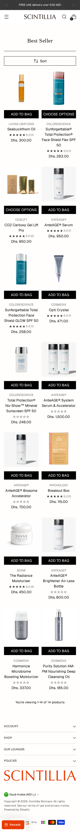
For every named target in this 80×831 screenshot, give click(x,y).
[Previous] (7, 5)
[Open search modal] (64, 16)
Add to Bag (21, 114)
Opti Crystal (59, 310)
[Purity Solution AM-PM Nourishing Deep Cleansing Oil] (59, 625)
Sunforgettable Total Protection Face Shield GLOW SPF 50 (21, 315)
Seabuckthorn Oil (21, 129)
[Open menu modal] (6, 16)
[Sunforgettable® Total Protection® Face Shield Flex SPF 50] (59, 88)
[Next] (73, 5)
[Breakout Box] (59, 449)
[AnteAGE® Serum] (59, 184)
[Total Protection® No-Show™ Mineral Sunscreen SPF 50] (21, 359)
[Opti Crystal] (59, 269)
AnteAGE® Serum (58, 225)
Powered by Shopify (17, 809)
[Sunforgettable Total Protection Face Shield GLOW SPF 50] (21, 269)
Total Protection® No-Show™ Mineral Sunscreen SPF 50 (21, 405)
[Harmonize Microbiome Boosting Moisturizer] (21, 625)
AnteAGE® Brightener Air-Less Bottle (58, 581)
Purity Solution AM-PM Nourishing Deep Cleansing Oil (59, 671)
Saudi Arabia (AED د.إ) (22, 794)
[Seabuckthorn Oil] (21, 88)
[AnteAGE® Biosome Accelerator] (21, 449)
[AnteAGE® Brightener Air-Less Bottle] (59, 534)
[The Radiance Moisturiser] (21, 534)
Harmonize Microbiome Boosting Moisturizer (21, 671)
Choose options (58, 114)
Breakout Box (59, 490)
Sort (43, 61)
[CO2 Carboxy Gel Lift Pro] (21, 184)
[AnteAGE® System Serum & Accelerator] (59, 359)
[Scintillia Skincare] (40, 17)
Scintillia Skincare (40, 801)
